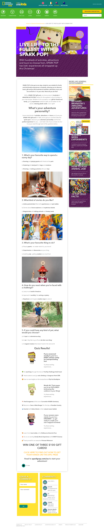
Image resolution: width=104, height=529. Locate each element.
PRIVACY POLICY (28, 524)
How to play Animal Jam (79, 167)
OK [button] (23, 506)
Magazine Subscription (92, 11)
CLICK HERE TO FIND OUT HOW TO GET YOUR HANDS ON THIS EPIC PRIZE (42, 453)
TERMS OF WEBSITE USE (70, 524)
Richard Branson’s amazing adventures (78, 104)
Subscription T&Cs (20, 525)
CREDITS (60, 524)
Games (30, 15)
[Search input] (90, 15)
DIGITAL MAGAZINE (97, 4)
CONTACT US (19, 524)
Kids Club (21, 15)
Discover (3, 15)
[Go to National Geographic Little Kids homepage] (21, 6)
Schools (38, 15)
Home (28, 23)
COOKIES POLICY (38, 524)
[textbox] (27, 484)
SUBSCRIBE (80, 524)
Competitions (12, 15)
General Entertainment (37, 23)
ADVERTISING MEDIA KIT (50, 524)
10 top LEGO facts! (78, 195)
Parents (47, 15)
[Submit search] (100, 15)
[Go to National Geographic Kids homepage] (7, 4)
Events (55, 15)
